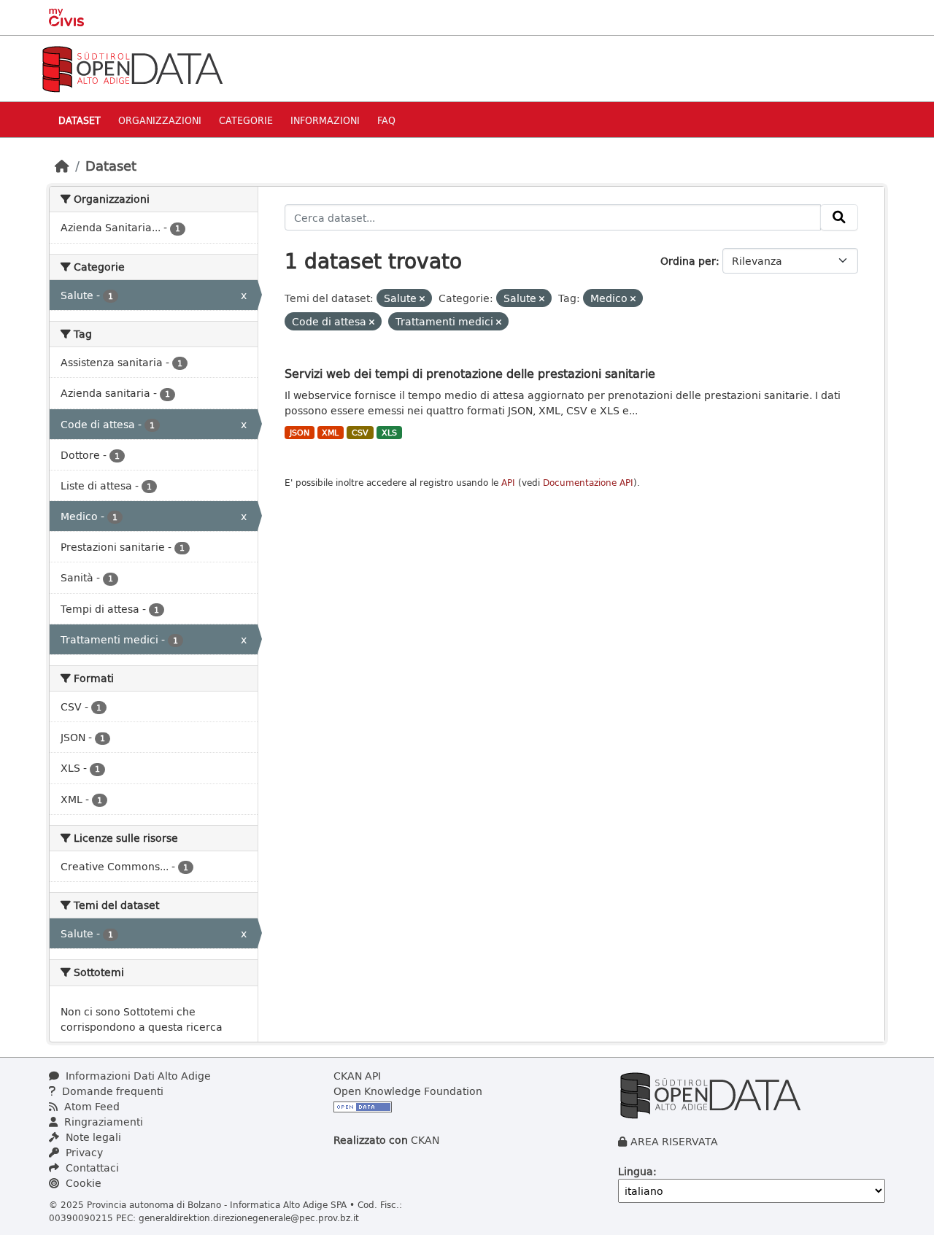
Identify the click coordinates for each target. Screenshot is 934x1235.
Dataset (79, 120)
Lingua (635, 1171)
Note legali (92, 1137)
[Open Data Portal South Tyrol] (132, 67)
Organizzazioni (159, 120)
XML (330, 432)
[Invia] (839, 217)
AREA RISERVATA (674, 1141)
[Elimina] (422, 299)
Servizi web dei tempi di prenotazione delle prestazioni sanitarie (470, 373)
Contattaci (91, 1167)
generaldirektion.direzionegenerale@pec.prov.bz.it (249, 1217)
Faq (386, 120)
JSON (299, 432)
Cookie (82, 1183)
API (508, 482)
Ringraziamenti (102, 1121)
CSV (360, 432)
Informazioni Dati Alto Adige (137, 1075)
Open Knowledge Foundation (407, 1091)
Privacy (83, 1152)
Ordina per (688, 260)
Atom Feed (90, 1106)
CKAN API (357, 1075)
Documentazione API (588, 482)
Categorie (246, 120)
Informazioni (325, 120)
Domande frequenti (111, 1091)
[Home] (62, 165)
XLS (389, 432)
